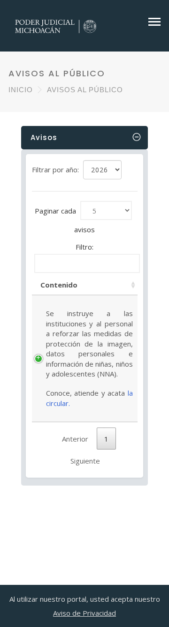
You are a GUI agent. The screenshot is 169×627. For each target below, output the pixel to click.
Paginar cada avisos (65, 220)
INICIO (20, 90)
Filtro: (84, 246)
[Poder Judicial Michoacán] (55, 25)
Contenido (58, 284)
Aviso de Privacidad (84, 613)
